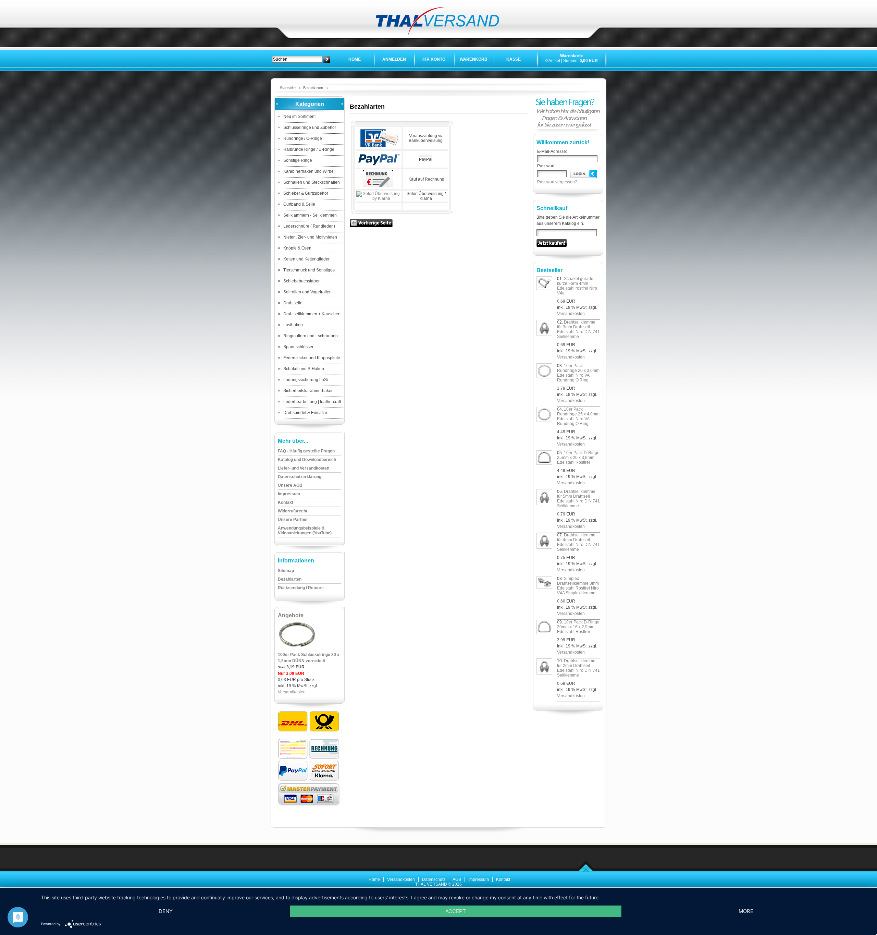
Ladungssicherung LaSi (305, 379)
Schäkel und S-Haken (303, 368)
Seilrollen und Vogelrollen (307, 292)
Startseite (288, 88)
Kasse (513, 59)
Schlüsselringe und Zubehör (309, 127)
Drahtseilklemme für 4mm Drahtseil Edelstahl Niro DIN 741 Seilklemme (578, 542)
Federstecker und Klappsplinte (311, 357)
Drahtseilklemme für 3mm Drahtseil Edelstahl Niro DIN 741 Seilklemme (578, 329)
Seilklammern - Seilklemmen (310, 215)
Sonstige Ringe (297, 160)
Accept (455, 911)
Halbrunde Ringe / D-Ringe (308, 149)
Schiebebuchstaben (302, 281)
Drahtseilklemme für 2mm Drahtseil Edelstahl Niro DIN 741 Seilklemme (578, 668)
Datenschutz (433, 879)
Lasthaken (293, 325)
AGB (457, 879)
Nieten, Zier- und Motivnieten (310, 237)
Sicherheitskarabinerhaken (308, 390)
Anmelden (394, 59)
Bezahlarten (313, 88)
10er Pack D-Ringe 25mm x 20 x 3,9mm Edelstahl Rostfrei (578, 457)
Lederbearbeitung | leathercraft (312, 401)
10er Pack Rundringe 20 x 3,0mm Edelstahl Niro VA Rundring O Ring (578, 372)
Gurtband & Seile (299, 204)
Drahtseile (292, 303)
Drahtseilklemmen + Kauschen (312, 314)
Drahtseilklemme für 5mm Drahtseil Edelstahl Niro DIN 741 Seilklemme (578, 498)
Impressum (478, 879)
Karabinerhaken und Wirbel (309, 171)
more (746, 911)
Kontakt (503, 879)
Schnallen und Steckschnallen (311, 182)
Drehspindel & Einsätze (305, 412)
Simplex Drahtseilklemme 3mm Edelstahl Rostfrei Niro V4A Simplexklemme (578, 585)
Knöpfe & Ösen (297, 248)
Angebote (291, 615)
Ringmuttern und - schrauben (310, 335)
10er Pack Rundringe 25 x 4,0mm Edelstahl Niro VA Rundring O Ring (578, 416)
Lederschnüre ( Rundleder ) (309, 226)
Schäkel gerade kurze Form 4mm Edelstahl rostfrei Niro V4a (577, 285)
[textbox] (297, 59)
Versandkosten (292, 692)
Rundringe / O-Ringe (302, 138)
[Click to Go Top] (586, 870)
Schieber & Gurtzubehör (305, 193)
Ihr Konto (433, 59)
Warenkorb (473, 59)
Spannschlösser (298, 346)
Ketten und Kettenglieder (306, 259)
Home (354, 59)
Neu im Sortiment (299, 116)
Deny (166, 911)
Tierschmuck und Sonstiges (309, 270)
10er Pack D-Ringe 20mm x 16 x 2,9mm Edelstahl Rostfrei (578, 627)
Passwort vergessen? (557, 182)
